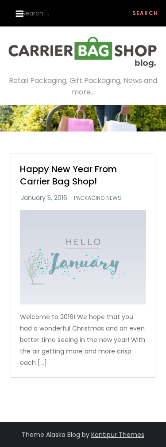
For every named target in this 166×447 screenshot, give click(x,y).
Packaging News (97, 198)
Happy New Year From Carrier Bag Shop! (68, 175)
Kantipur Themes (117, 434)
